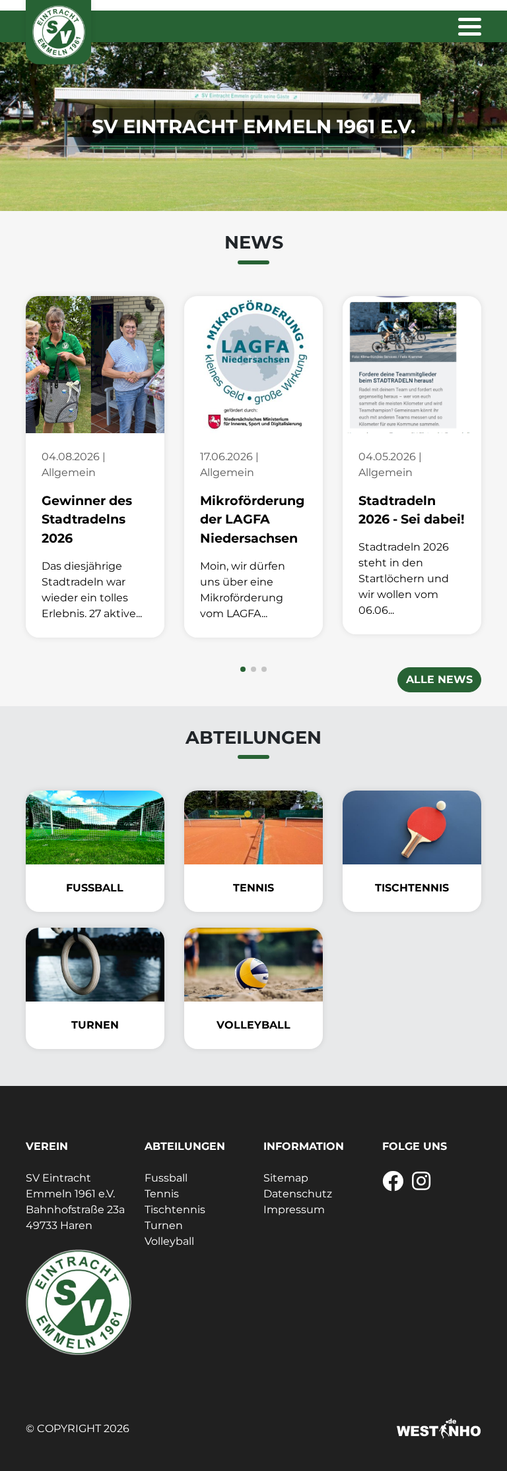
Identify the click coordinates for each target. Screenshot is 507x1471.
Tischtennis (175, 1209)
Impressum (294, 1209)
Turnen (164, 1225)
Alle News (439, 679)
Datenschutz (297, 1193)
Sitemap (285, 1178)
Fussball (166, 1178)
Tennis (162, 1193)
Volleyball (169, 1241)
